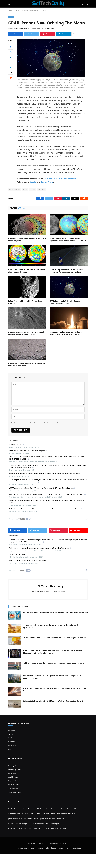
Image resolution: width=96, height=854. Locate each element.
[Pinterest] (10, 62)
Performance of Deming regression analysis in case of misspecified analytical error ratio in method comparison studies (46, 502)
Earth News (12, 773)
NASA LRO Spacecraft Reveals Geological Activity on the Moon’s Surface (26, 333)
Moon (25, 189)
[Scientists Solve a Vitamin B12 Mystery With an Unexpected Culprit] (14, 704)
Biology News (13, 766)
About (32, 848)
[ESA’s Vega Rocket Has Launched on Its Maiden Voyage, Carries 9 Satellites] (69, 318)
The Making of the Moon (17, 554)
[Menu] (10, 4)
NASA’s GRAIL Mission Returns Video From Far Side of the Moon (26, 364)
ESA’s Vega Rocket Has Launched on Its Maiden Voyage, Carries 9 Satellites (66, 333)
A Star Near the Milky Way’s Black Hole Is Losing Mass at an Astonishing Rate (55, 689)
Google (32, 182)
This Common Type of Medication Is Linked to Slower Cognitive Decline (54, 638)
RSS (9, 749)
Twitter (11, 734)
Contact (40, 848)
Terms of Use (76, 848)
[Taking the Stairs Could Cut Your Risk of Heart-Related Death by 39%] (14, 666)
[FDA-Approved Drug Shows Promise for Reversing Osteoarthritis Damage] (14, 615)
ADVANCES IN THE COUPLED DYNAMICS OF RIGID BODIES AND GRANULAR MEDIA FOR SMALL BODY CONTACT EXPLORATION (46, 458)
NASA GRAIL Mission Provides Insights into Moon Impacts (27, 239)
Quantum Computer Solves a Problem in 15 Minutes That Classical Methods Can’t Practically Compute (52, 651)
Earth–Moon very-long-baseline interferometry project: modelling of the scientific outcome (39, 548)
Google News (47, 182)
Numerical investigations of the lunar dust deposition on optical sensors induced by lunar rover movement (44, 473)
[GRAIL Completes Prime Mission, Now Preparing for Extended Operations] (69, 256)
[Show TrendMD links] (86, 518)
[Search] (86, 3)
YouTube (11, 738)
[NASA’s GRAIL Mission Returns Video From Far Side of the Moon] (27, 349)
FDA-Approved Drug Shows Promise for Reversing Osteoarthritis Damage (55, 612)
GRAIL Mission (14, 189)
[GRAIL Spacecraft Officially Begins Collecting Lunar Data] (69, 287)
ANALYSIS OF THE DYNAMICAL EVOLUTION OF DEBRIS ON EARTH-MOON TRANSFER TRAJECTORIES (46, 494)
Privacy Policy (64, 848)
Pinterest (11, 741)
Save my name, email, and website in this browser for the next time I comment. (45, 423)
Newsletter (12, 745)
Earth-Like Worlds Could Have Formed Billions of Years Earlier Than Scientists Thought (42, 809)
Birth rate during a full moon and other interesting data (27, 451)
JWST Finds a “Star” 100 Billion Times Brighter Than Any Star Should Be (36, 819)
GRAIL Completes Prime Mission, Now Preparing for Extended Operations (66, 270)
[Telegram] (10, 67)
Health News (13, 777)
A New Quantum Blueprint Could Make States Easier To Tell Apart (33, 823)
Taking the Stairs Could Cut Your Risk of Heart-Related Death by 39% (53, 663)
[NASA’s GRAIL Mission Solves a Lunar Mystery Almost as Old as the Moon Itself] (69, 224)
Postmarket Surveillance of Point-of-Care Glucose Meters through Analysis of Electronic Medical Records (44, 509)
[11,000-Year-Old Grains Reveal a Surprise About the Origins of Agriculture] (14, 628)
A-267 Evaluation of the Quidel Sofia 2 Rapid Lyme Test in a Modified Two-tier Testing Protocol (41, 488)
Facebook (11, 730)
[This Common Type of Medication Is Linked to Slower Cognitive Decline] (14, 640)
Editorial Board (51, 848)
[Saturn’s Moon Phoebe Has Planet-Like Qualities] (27, 287)
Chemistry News (14, 769)
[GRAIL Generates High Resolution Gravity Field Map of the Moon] (27, 256)
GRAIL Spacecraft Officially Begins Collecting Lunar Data (65, 302)
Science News (13, 784)
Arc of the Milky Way (16, 444)
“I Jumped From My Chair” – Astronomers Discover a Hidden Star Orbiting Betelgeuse (41, 814)
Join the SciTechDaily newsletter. (60, 178)
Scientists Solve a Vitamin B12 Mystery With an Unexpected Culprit (53, 701)
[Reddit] (10, 77)
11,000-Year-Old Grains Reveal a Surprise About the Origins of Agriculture (50, 626)
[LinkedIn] (10, 57)
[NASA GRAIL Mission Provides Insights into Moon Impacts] (27, 224)
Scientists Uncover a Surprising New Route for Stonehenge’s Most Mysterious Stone (52, 676)
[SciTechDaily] (48, 3)
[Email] (10, 72)
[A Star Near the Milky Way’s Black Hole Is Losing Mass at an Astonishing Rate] (14, 691)
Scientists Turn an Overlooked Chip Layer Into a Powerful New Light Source (37, 828)
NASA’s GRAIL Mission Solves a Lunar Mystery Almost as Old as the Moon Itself (68, 239)
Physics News (13, 781)
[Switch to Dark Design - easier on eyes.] (82, 4)
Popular (32, 189)
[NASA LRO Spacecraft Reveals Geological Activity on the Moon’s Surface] (27, 318)
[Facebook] (10, 46)
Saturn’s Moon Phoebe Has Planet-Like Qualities (25, 302)
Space (11, 17)
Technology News (15, 792)
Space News (13, 788)
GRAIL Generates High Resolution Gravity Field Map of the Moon (26, 270)
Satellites (41, 189)
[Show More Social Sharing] (73, 34)
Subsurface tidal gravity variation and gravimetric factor (27, 560)
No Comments (38, 28)
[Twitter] (10, 51)
